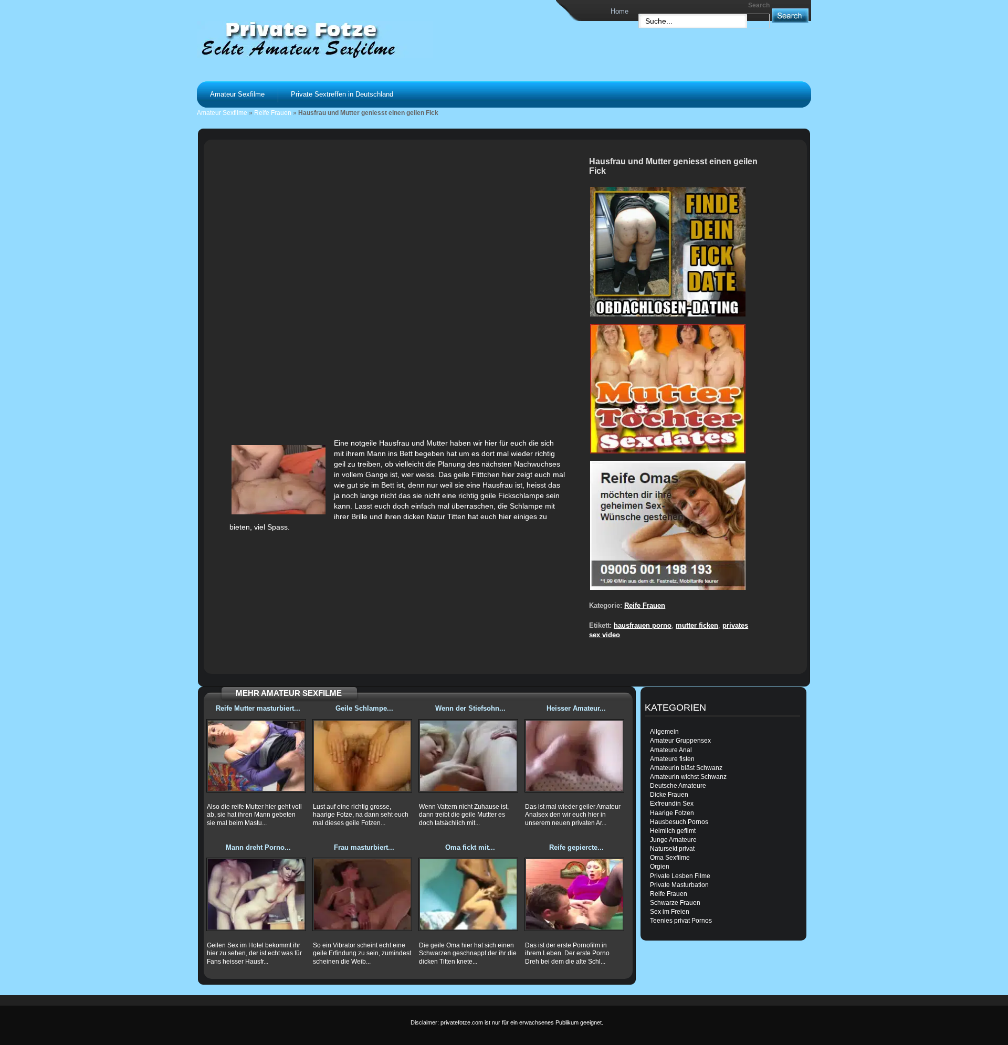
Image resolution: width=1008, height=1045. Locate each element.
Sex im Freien (669, 911)
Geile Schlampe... (364, 708)
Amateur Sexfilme (237, 94)
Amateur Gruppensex (680, 740)
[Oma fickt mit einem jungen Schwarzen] (468, 894)
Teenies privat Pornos (681, 920)
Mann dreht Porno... (258, 847)
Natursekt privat (672, 848)
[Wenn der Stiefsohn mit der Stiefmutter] (468, 756)
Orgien (659, 866)
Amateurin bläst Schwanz (686, 768)
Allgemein (664, 731)
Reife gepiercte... (576, 847)
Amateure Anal (671, 750)
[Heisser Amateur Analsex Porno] (574, 756)
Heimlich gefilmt (673, 831)
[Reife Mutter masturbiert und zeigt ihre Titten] (256, 756)
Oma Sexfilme (670, 857)
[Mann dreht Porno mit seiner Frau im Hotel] (256, 894)
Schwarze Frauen (675, 902)
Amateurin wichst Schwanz (688, 776)
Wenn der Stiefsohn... (470, 708)
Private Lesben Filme (680, 876)
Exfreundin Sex (672, 803)
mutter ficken (697, 625)
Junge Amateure (673, 839)
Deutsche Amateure (678, 785)
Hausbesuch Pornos (679, 822)
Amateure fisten (672, 759)
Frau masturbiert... (364, 847)
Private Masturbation (679, 885)
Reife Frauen (272, 113)
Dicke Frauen (669, 794)
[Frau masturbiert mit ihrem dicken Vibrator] (362, 894)
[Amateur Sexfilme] (328, 39)
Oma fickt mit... (470, 847)
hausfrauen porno (642, 625)
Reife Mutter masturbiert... (258, 708)
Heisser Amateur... (576, 708)
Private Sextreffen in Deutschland (342, 94)
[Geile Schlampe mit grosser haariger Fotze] (362, 756)
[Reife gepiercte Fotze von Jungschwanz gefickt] (574, 894)
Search (759, 5)
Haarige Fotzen (672, 813)
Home (619, 11)
